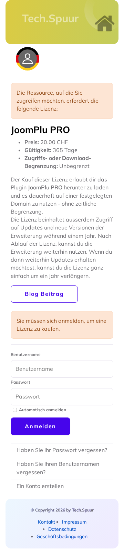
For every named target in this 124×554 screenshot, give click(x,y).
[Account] (27, 58)
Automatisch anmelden (42, 409)
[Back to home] (104, 23)
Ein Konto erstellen (40, 485)
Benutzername (26, 354)
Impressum (74, 522)
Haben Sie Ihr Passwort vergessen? (62, 450)
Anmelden (40, 426)
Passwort (20, 382)
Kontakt (46, 522)
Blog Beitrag (44, 293)
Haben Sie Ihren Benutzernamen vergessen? (58, 467)
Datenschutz (62, 529)
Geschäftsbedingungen (62, 536)
